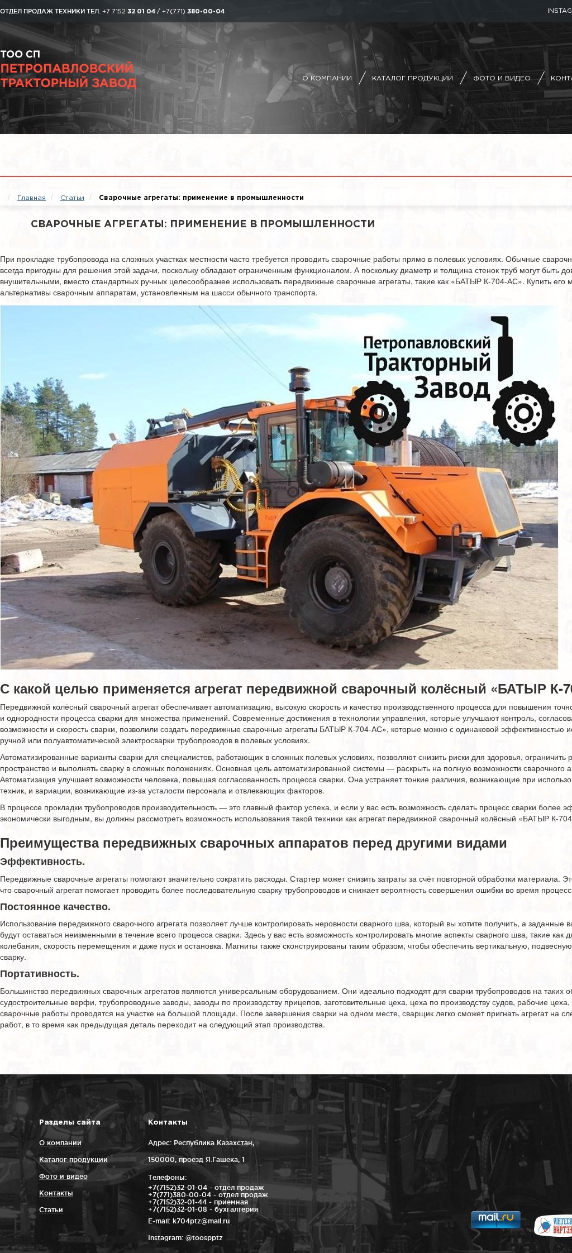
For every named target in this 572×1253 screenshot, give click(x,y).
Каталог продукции (412, 78)
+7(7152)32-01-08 (177, 1209)
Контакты (56, 1193)
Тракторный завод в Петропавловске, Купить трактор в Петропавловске (98, 69)
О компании (327, 78)
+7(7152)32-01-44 (177, 1202)
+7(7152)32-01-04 (177, 1187)
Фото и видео (502, 78)
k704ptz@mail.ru (201, 1221)
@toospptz (204, 1237)
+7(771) (193, 12)
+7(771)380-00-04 (179, 1194)
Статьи (51, 1209)
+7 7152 (128, 12)
